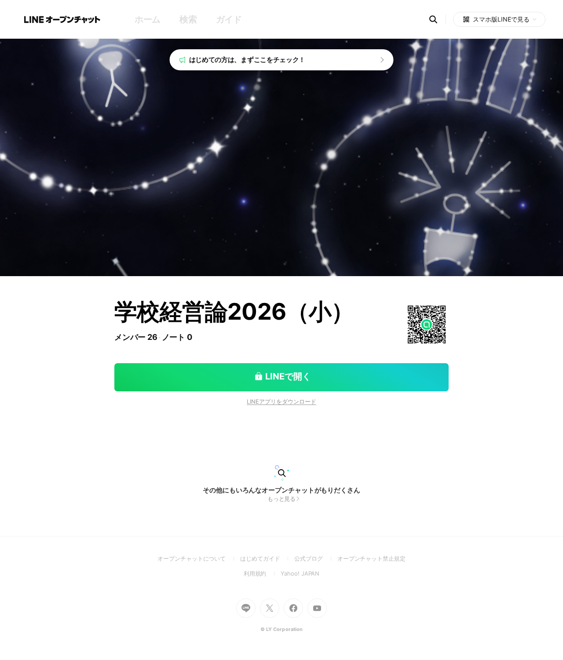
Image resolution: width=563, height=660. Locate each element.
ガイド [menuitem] (229, 19)
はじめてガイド (267, 558)
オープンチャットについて (198, 558)
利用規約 (262, 573)
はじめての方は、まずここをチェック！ (247, 59)
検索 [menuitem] (188, 19)
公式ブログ (315, 558)
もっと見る (281, 498)
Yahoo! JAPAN (300, 573)
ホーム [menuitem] (148, 19)
